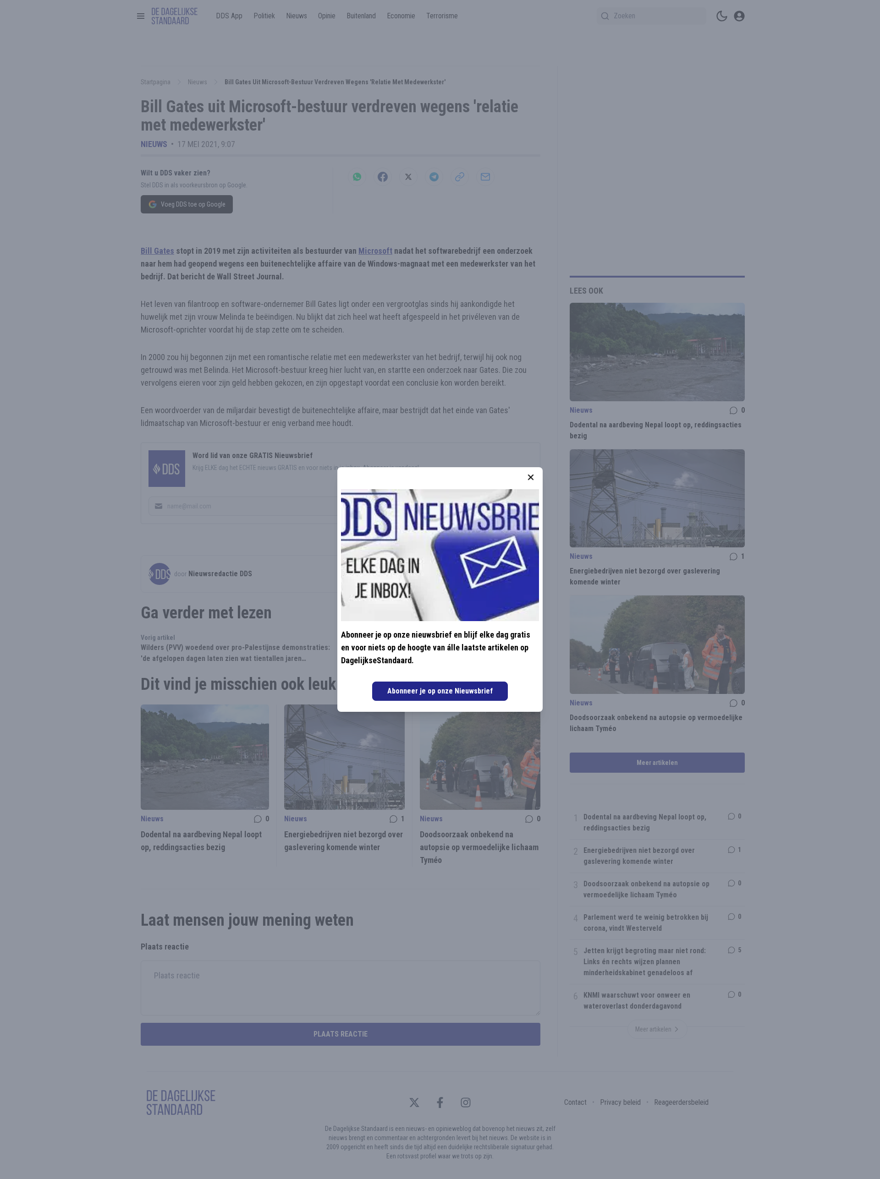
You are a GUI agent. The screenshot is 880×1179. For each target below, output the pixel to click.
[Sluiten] (530, 477)
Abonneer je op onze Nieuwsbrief (440, 691)
